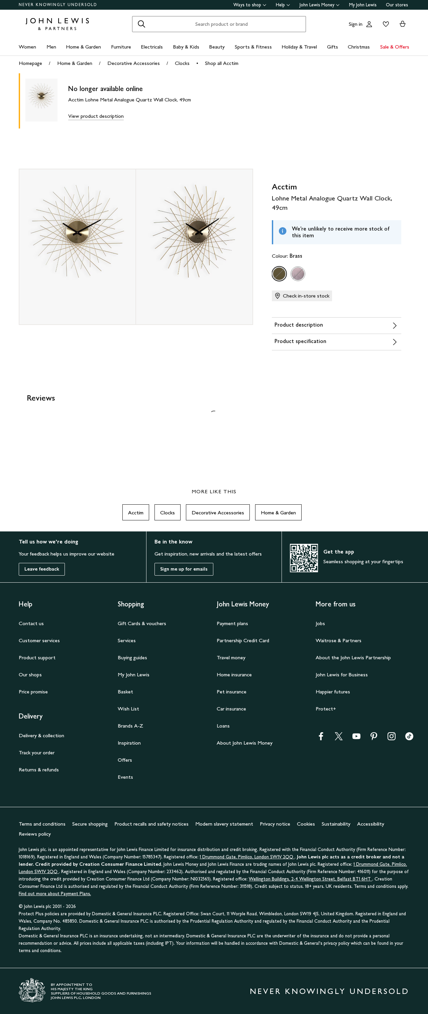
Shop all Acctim (221, 63)
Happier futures (333, 691)
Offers (125, 760)
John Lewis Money (317, 5)
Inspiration (129, 743)
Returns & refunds (39, 769)
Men (51, 47)
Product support (37, 657)
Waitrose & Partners (338, 640)
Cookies (306, 824)
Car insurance (231, 708)
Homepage (30, 63)
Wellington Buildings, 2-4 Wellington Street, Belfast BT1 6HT (310, 879)
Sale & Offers (394, 47)
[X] (339, 738)
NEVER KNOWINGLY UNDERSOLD (58, 4)
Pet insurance (231, 691)
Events (125, 777)
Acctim (135, 512)
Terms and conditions (42, 824)
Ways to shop (247, 5)
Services (127, 640)
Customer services (39, 640)
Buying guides (132, 657)
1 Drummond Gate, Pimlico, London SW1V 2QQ (247, 857)
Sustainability (336, 824)
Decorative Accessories (133, 63)
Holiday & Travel (299, 47)
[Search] (141, 24)
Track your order (37, 752)
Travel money (231, 657)
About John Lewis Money (245, 743)
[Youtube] (356, 738)
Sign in (355, 24)
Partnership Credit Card (243, 640)
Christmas (359, 47)
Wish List (128, 708)
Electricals (152, 47)
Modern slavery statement (224, 824)
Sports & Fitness (253, 47)
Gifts (332, 47)
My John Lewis (363, 5)
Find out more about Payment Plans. (55, 894)
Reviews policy (35, 834)
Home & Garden (83, 47)
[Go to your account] (369, 24)
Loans (223, 726)
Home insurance (234, 674)
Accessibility (370, 824)
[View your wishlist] (384, 24)
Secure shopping (90, 824)
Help (280, 5)
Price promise (33, 691)
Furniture (121, 47)
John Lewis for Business (342, 674)
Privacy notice (275, 824)
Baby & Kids (186, 47)
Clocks (182, 63)
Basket (125, 691)
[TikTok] (409, 738)
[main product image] (46, 101)
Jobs (320, 623)
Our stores (397, 5)
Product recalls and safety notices (151, 824)
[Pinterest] (374, 738)
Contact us (31, 623)
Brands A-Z (130, 726)
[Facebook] (321, 738)
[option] (279, 273)
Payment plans (232, 623)
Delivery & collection (41, 735)
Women (27, 47)
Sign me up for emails (184, 569)
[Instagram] (392, 738)
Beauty (217, 47)
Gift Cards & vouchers (142, 623)
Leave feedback (41, 569)
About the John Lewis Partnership (353, 657)
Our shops (30, 674)
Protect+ (326, 708)
